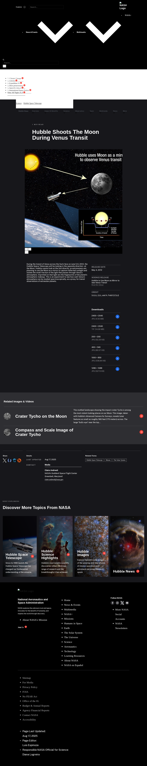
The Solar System (119, 460)
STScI (116, 295)
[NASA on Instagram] (117, 603)
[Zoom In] (26, 249)
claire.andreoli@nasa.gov (54, 480)
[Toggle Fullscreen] (26, 252)
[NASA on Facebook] (112, 603)
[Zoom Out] (29, 249)
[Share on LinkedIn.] (14, 460)
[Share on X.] (5, 460)
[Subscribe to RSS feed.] (19, 460)
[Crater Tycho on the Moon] (141, 416)
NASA (94, 295)
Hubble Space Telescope (94, 460)
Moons (108, 460)
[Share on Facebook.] (9, 460)
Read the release (98, 285)
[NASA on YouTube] (127, 603)
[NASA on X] (122, 603)
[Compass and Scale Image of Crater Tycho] (141, 432)
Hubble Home (23, 111)
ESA (99, 295)
